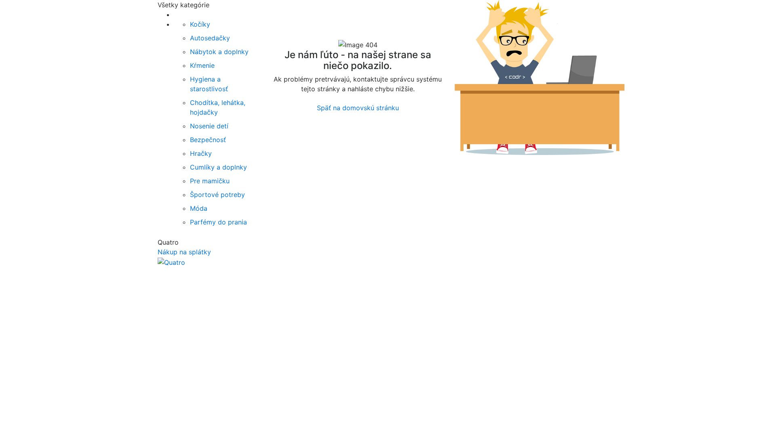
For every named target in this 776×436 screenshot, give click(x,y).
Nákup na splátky (184, 252)
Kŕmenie (202, 65)
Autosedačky (210, 38)
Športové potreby (217, 195)
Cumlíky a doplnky (218, 167)
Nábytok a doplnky (219, 52)
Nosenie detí (209, 126)
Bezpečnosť (208, 140)
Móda (198, 208)
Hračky (201, 153)
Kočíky (200, 24)
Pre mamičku (210, 181)
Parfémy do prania (218, 222)
